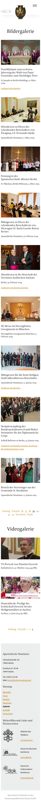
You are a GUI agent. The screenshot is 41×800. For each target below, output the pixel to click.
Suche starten (9, 12)
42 (13, 514)
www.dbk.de (25, 757)
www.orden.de (26, 777)
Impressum (8, 713)
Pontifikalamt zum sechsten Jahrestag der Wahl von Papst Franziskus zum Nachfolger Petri (19, 72)
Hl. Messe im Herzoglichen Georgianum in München (16, 327)
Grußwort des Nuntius (10, 88)
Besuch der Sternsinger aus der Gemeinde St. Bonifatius (18, 489)
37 (26, 511)
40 (37, 511)
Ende (30, 514)
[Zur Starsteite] (20, 18)
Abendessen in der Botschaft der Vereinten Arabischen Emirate (19, 276)
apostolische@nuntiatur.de (19, 680)
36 (22, 511)
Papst (5, 695)
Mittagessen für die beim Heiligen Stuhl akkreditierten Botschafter (20, 376)
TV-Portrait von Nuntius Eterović (19, 564)
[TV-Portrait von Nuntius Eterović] (20, 559)
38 (30, 511)
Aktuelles (7, 692)
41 (9, 514)
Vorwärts (21, 514)
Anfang (6, 511)
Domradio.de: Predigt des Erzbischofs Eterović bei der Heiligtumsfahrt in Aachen (16, 606)
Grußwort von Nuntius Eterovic (14, 287)
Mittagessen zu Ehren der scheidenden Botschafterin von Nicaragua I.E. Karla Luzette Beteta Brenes (20, 226)
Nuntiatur (7, 702)
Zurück (16, 511)
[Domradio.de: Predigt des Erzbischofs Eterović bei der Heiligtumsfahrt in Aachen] (20, 598)
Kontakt (6, 710)
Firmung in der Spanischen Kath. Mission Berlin (19, 177)
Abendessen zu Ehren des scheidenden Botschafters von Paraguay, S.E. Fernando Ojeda (18, 130)
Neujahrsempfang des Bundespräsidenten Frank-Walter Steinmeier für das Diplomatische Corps (19, 431)
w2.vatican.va (26, 740)
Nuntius (6, 699)
